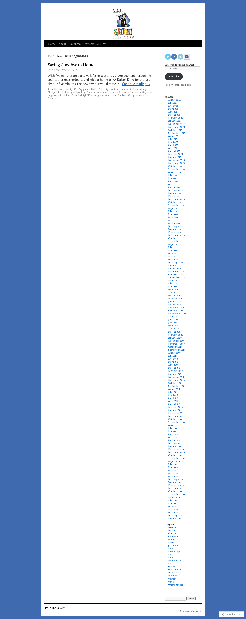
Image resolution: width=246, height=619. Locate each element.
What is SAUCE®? (95, 44)
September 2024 (177, 169)
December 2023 (176, 196)
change (61, 89)
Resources (75, 44)
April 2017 (173, 437)
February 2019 (175, 371)
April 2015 (173, 509)
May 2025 (173, 145)
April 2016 (173, 473)
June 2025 (173, 142)
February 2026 (175, 118)
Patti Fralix (83, 69)
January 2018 (174, 410)
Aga (108, 89)
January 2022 (174, 265)
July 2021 (172, 283)
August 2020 (174, 316)
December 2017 (176, 413)
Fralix (89, 92)
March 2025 (174, 151)
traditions (173, 575)
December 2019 (176, 341)
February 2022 (175, 262)
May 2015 (173, 506)
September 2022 (176, 241)
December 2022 (176, 232)
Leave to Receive (118, 92)
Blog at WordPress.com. (191, 611)
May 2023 (173, 217)
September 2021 (176, 277)
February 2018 (175, 407)
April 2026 (173, 112)
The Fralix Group (126, 95)
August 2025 (174, 136)
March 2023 (174, 223)
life (75, 89)
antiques (115, 89)
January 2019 (174, 374)
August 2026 (174, 100)
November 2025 (176, 127)
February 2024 (175, 190)
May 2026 (173, 109)
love (170, 557)
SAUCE (171, 563)
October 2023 (175, 202)
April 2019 (173, 365)
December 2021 (176, 268)
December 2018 (176, 377)
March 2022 (174, 259)
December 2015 (176, 485)
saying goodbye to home (104, 95)
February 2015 (175, 515)
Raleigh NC (84, 95)
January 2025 (174, 157)
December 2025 (176, 124)
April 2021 (173, 292)
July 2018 (172, 392)
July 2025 (172, 139)
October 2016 (175, 455)
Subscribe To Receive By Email (179, 64)
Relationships (175, 560)
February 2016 (175, 479)
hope (171, 548)
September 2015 (176, 494)
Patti (62, 95)
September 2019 (176, 350)
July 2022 (172, 247)
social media (174, 569)
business (172, 530)
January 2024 (175, 193)
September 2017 (176, 422)
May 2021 (173, 289)
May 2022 (173, 253)
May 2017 (173, 434)
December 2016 (176, 449)
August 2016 (174, 461)
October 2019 (175, 347)
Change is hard (55, 92)
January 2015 (174, 518)
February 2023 (175, 226)
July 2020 (173, 319)
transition (140, 95)
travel (171, 582)
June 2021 (173, 286)
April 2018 (173, 401)
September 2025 (176, 133)
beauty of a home (130, 89)
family (69, 89)
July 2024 (173, 175)
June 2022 (173, 250)
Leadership (174, 551)
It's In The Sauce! (54, 608)
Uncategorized (175, 585)
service (171, 566)
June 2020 (173, 322)
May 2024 (173, 181)
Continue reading (136, 84)
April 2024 (173, 184)
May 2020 (173, 325)
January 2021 (174, 301)
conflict (172, 539)
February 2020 (175, 335)
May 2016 (173, 470)
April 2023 (173, 220)
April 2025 (173, 148)
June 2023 (173, 214)
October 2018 (175, 383)
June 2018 (173, 395)
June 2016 (173, 467)
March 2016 (174, 476)
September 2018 (176, 386)
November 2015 (176, 488)
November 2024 (176, 163)
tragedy (172, 578)
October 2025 (175, 130)
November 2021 (176, 271)
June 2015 (173, 503)
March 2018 (174, 404)
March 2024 (174, 187)
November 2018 (176, 380)
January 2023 (174, 229)
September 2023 (176, 205)
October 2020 (175, 310)
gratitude (173, 545)
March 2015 (174, 512)
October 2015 (175, 491)
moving (142, 92)
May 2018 (173, 398)
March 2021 (174, 295)
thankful (172, 572)
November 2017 (176, 416)
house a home (100, 92)
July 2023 (172, 211)
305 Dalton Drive (95, 89)
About (62, 44)
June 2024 (173, 178)
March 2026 (174, 115)
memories (133, 92)
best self (172, 527)
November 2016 (176, 452)
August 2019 (174, 353)
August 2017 (174, 425)
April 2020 (173, 328)
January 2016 (174, 482)
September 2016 (176, 458)
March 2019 (174, 368)
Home (52, 44)
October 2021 (175, 274)
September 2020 (177, 313)
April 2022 (173, 256)
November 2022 (176, 235)
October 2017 (175, 419)
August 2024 (174, 172)
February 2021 (175, 298)
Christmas (173, 536)
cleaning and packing (75, 92)
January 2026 (175, 121)
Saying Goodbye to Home (71, 65)
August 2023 (174, 208)
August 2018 (174, 389)
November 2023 (176, 199)
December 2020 (176, 304)
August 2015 (174, 497)
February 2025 (175, 154)
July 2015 (172, 500)
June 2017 (173, 431)
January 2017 (174, 446)
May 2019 (173, 362)
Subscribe (174, 76)
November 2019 (176, 344)
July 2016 (172, 464)
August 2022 (174, 244)
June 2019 (173, 359)
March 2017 (174, 440)
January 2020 (175, 338)
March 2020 (174, 332)
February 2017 (175, 443)
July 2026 (173, 103)
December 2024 (176, 160)
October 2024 (175, 166)
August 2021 (174, 280)
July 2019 (172, 356)
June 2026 (173, 106)
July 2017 (172, 428)
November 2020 (176, 307)
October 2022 (175, 238)
